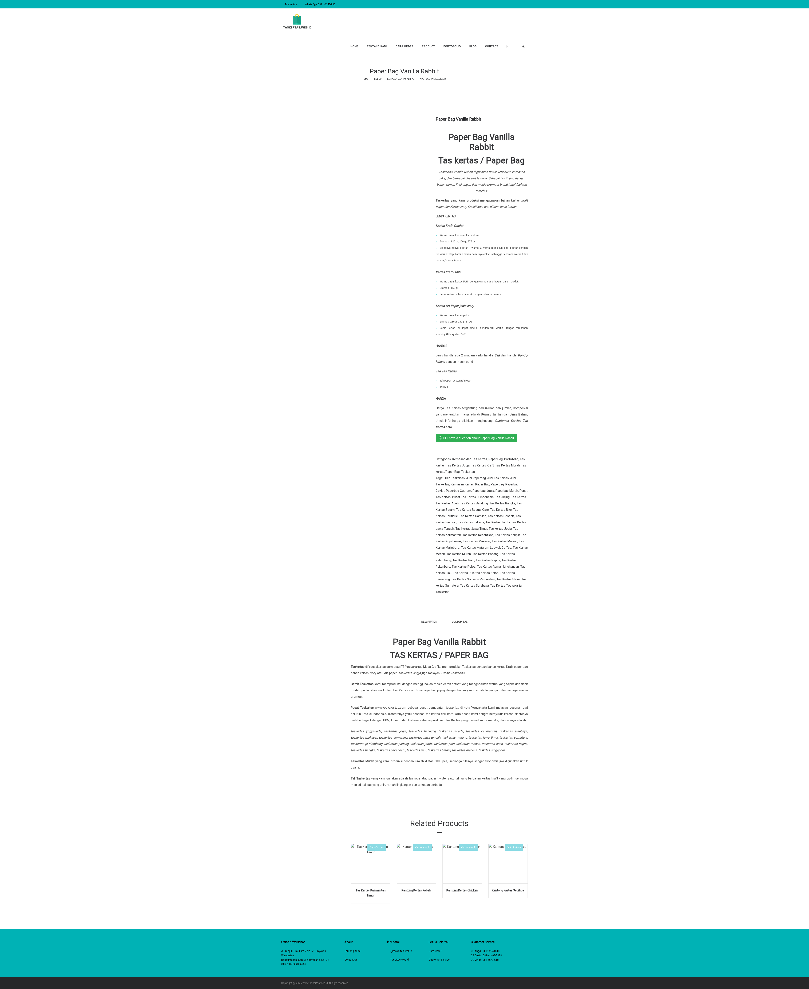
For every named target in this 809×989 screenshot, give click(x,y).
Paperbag (497, 484)
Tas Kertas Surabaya (474, 585)
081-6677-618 (491, 959)
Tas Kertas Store (508, 579)
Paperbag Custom (458, 491)
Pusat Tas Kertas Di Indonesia (473, 497)
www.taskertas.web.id (315, 983)
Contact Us (351, 959)
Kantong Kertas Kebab (416, 890)
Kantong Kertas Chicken (462, 890)
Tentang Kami (352, 951)
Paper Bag (496, 459)
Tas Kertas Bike (501, 510)
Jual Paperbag (476, 478)
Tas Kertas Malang (504, 541)
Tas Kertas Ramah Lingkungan (498, 566)
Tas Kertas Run (463, 573)
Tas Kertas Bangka (502, 503)
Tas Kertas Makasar (476, 541)
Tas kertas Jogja (500, 529)
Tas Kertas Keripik (507, 535)
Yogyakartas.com (380, 667)
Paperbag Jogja (483, 491)
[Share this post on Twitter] (443, 600)
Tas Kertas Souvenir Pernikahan (473, 579)
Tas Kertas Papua (488, 560)
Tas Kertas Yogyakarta (506, 585)
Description (429, 621)
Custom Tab (460, 621)
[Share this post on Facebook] (437, 600)
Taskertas (468, 472)
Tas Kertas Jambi (498, 522)
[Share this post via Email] (462, 600)
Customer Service (439, 959)
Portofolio (511, 459)
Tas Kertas (518, 497)
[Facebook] (508, 983)
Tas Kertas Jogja (458, 465)
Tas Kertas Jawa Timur (471, 529)
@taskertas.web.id (401, 951)
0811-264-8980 (491, 951)
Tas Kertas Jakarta (471, 522)
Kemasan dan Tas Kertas (400, 79)
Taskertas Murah (362, 761)
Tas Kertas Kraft (482, 465)
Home (365, 79)
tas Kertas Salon (486, 573)
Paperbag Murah (507, 491)
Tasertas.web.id (399, 959)
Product (378, 79)
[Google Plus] (527, 983)
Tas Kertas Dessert (501, 516)
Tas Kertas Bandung (474, 503)
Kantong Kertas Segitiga (508, 890)
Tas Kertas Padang (485, 554)
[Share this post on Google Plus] (449, 600)
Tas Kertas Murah (507, 465)
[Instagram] (515, 983)
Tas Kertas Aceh (447, 503)
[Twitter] (521, 983)
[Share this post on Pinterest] (456, 600)
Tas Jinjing (502, 497)
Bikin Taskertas (454, 478)
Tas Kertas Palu (463, 560)
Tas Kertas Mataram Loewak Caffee (486, 548)
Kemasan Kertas (462, 484)
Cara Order (435, 951)
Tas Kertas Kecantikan (477, 535)
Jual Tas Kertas (498, 478)
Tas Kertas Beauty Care (472, 510)
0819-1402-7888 (492, 955)
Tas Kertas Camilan (472, 516)
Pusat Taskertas (362, 708)
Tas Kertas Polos (463, 566)
